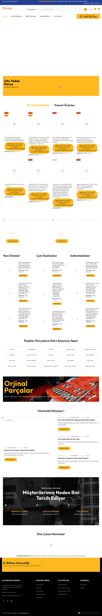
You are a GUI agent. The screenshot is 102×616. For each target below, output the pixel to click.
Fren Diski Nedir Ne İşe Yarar (69, 439)
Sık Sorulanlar (40, 584)
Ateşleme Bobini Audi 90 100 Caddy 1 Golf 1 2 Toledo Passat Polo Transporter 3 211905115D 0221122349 (87, 187)
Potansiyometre (31, 366)
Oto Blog (97, 3)
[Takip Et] (11, 601)
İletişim (92, 3)
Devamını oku (10, 459)
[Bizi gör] (7, 601)
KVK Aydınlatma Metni (64, 591)
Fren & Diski (34, 556)
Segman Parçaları (90, 366)
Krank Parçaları (70, 355)
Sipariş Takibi (39, 591)
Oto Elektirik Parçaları (54, 556)
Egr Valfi (51, 349)
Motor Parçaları (42, 556)
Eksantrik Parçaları (90, 349)
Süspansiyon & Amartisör (68, 556)
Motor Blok (12, 360)
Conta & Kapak (31, 349)
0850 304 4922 (90, 17)
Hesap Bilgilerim (40, 594)
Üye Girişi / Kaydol (91, 9)
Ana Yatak (12, 349)
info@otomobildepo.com (14, 595)
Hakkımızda (86, 3)
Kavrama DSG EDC (31, 355)
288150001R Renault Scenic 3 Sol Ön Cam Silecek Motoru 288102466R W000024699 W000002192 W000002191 (86, 140)
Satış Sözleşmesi (62, 594)
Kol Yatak (51, 355)
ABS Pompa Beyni (81, 556)
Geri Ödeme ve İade (64, 588)
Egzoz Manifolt (70, 349)
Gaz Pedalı (12, 355)
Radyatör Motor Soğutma (51, 366)
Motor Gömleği (31, 360)
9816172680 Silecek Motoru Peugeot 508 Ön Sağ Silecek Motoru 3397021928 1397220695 (14, 139)
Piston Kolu (90, 360)
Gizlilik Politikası (62, 584)
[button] (23, 275)
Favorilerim (39, 597)
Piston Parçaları (11, 366)
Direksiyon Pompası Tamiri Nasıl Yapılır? (19, 450)
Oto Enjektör (70, 360)
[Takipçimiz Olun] (3, 601)
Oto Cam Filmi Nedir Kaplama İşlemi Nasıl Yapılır (76, 420)
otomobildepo (12, 447)
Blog (25, 447)
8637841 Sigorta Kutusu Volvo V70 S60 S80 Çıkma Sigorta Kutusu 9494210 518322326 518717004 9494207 (25, 265)
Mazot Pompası (90, 355)
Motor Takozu (51, 360)
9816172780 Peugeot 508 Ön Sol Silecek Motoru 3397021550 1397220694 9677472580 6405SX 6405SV (63, 140)
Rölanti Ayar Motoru (70, 366)
